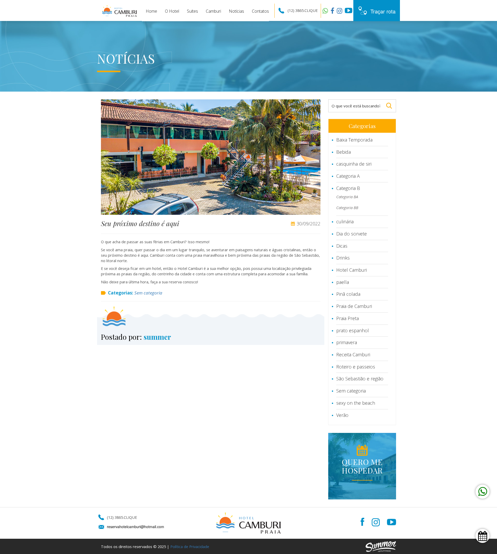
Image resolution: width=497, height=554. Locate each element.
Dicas (341, 246)
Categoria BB (347, 207)
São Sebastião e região (359, 378)
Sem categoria (148, 293)
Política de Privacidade (189, 546)
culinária (345, 221)
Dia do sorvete (351, 234)
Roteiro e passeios (355, 367)
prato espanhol (352, 330)
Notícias (236, 11)
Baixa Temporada (354, 140)
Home (151, 11)
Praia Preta (347, 318)
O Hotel (172, 11)
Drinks (343, 258)
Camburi (213, 11)
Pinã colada (348, 294)
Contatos (260, 11)
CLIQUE (311, 10)
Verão (342, 415)
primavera (346, 342)
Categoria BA (347, 196)
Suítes (192, 11)
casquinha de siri (353, 164)
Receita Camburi (353, 354)
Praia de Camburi (354, 306)
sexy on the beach (355, 403)
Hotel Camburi (351, 270)
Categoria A (348, 176)
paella (342, 282)
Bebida (343, 152)
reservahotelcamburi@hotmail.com (135, 526)
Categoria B (348, 188)
